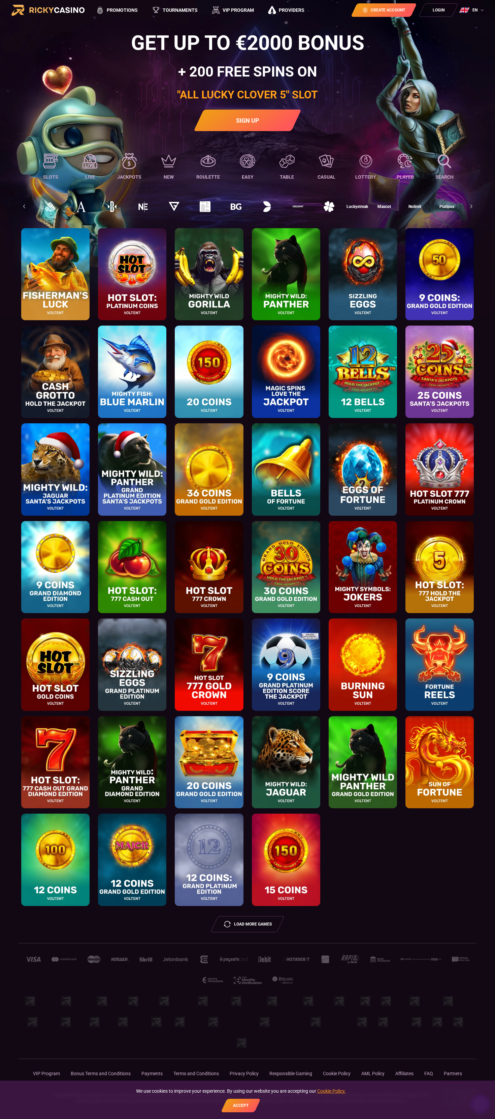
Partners (453, 1073)
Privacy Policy (244, 1073)
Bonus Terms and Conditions (101, 1073)
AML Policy (373, 1073)
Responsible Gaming (290, 1073)
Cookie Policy (337, 1073)
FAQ (428, 1073)
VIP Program (46, 1073)
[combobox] (472, 10)
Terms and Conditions (196, 1073)
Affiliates (404, 1073)
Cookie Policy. (331, 1091)
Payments (152, 1073)
